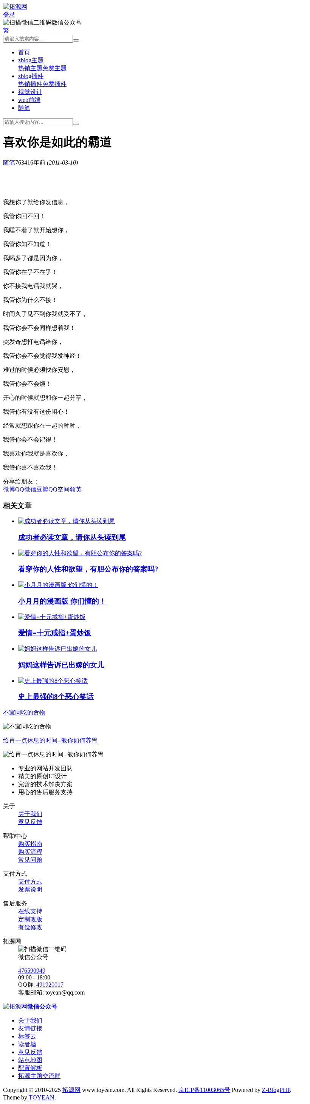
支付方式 (30, 881)
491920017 (50, 984)
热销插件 (30, 84)
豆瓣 (42, 489)
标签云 (27, 1036)
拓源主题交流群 (39, 1076)
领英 (76, 489)
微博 (9, 489)
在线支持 (30, 911)
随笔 (24, 108)
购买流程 (30, 851)
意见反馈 (30, 822)
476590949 (31, 970)
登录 (9, 14)
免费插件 (54, 84)
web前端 (29, 100)
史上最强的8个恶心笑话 (56, 697)
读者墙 (27, 1044)
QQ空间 (59, 489)
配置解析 (30, 1068)
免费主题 (54, 68)
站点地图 (30, 1060)
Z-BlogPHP (276, 1090)
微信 (30, 489)
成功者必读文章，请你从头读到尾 (72, 537)
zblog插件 (30, 76)
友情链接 (30, 1028)
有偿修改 (30, 927)
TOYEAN (41, 1097)
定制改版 (30, 919)
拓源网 (71, 1090)
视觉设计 (30, 92)
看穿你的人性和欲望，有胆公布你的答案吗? (88, 569)
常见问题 (30, 859)
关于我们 (30, 814)
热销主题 (30, 68)
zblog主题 (30, 60)
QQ (19, 489)
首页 (24, 52)
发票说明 (30, 889)
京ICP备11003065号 (204, 1090)
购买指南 (30, 844)
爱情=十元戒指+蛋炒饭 (54, 633)
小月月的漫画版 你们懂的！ (62, 601)
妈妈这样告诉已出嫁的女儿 (61, 665)
